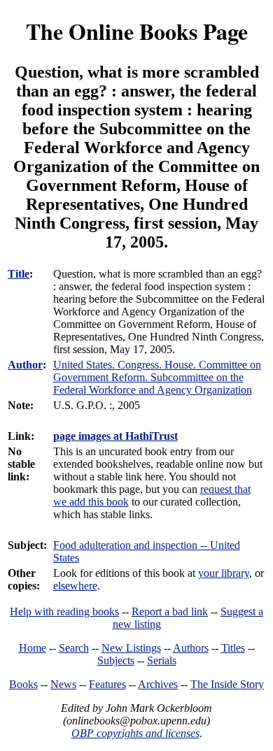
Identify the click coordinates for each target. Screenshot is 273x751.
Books (23, 684)
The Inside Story (227, 684)
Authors (191, 648)
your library (223, 573)
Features (107, 684)
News (63, 684)
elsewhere (75, 586)
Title (18, 274)
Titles (233, 648)
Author (25, 365)
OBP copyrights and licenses (135, 733)
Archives (158, 684)
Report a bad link (170, 611)
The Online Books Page (137, 31)
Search (74, 648)
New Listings (131, 648)
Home (32, 648)
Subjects (115, 660)
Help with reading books (64, 611)
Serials (161, 660)
